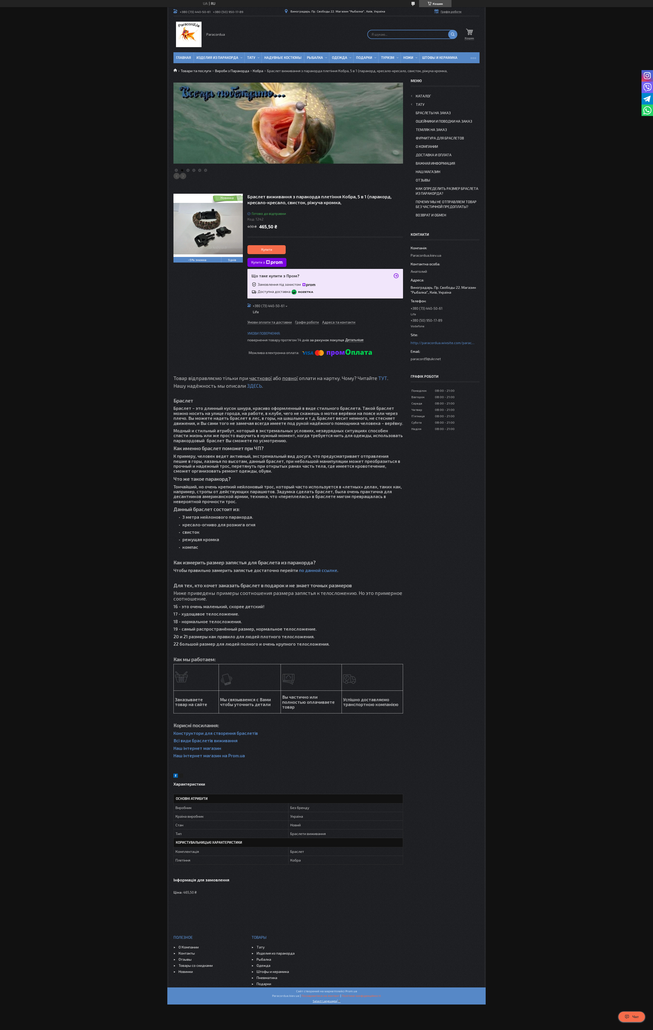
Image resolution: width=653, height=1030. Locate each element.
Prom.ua (351, 991)
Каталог (423, 96)
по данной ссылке (318, 570)
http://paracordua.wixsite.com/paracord (442, 343)
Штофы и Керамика (439, 58)
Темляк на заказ (431, 129)
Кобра (258, 71)
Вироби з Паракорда (232, 71)
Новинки (186, 971)
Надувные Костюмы (283, 58)
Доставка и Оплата (433, 155)
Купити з (258, 262)
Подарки (364, 58)
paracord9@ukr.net (426, 359)
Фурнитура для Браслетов (440, 138)
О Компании (427, 146)
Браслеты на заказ (433, 113)
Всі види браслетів (193, 740)
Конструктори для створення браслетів (215, 733)
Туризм (387, 58)
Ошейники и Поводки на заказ (444, 121)
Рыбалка (315, 58)
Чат (635, 1017)
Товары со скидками (196, 965)
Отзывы (423, 180)
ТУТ (382, 378)
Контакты (187, 953)
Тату (251, 58)
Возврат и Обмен (431, 215)
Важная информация (435, 163)
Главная (183, 58)
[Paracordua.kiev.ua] (189, 34)
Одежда (339, 58)
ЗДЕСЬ (254, 386)
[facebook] (175, 776)
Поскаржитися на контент (321, 995)
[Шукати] (452, 34)
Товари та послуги (196, 71)
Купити (266, 249)
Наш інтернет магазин (197, 748)
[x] (181, 776)
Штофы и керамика (273, 971)
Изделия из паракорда (217, 58)
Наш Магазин (428, 172)
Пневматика (267, 977)
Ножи (408, 58)
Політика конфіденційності (361, 995)
